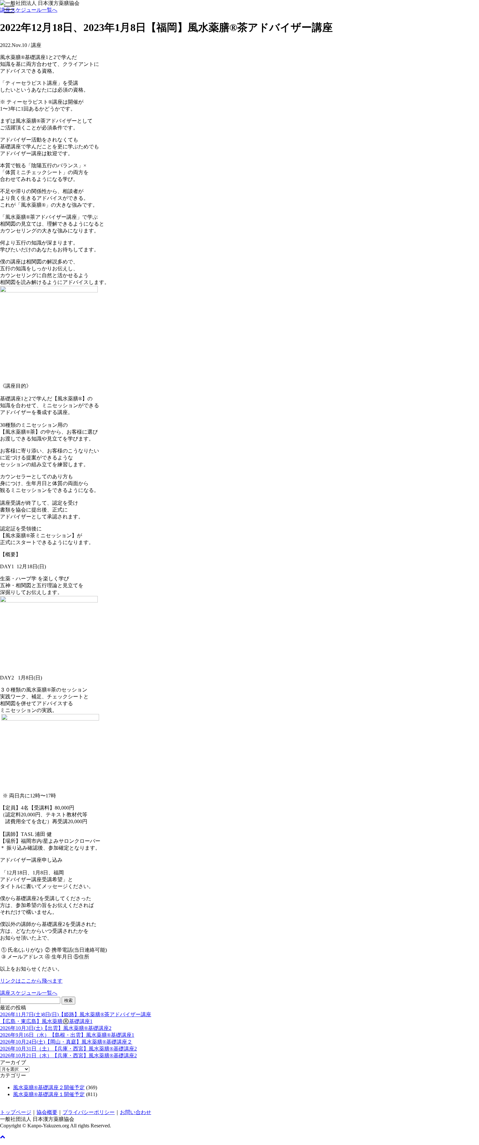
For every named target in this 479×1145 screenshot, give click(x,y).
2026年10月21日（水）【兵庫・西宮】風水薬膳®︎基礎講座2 (68, 1055)
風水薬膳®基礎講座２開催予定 (49, 1087)
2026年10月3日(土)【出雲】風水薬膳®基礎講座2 (55, 1028)
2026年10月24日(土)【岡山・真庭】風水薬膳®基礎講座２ (66, 1042)
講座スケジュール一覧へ (28, 10)
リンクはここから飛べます (31, 981)
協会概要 (46, 1112)
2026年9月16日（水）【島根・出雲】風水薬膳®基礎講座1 (67, 1035)
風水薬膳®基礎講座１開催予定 (49, 1094)
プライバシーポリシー (89, 1112)
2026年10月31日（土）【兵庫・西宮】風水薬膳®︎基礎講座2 (68, 1048)
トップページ (15, 1112)
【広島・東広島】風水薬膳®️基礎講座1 (46, 1021)
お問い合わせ (135, 1112)
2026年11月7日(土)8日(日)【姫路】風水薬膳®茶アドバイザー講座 (75, 1014)
